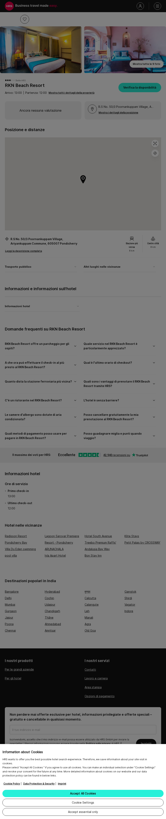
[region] (83, 781)
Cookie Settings (83, 802)
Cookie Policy (11, 783)
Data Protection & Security (39, 783)
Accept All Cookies (83, 793)
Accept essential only (83, 812)
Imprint (62, 783)
